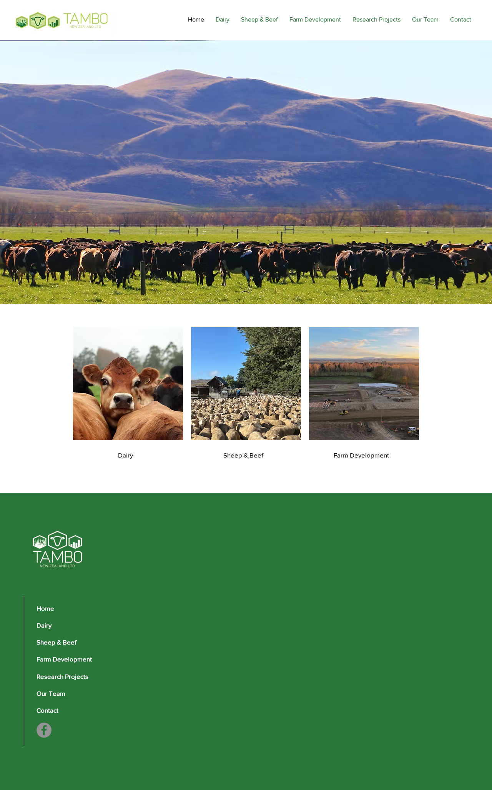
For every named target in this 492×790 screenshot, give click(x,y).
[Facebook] (44, 730)
